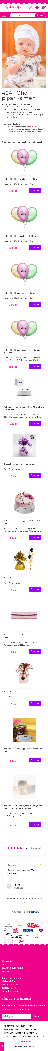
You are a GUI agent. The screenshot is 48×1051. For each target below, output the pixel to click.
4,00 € (13, 191)
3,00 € (13, 305)
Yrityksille (7, 971)
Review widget (16, 911)
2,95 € (12, 538)
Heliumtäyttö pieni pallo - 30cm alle (21, 293)
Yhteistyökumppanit (12, 967)
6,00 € (13, 248)
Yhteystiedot (8, 961)
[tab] (7, 898)
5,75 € (13, 825)
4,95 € (13, 424)
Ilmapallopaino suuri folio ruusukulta (21, 692)
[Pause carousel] (24, 902)
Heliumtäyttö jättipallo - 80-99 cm (20, 236)
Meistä (5, 964)
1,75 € (13, 476)
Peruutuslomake (10, 991)
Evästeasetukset (10, 984)
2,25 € (12, 761)
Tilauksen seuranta (11, 978)
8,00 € (13, 367)
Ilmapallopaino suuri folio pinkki (19, 464)
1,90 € (13, 652)
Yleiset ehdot (8, 981)
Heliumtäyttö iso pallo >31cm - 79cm (21, 179)
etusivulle (33, 127)
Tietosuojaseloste (10, 988)
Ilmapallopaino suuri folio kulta (18, 578)
